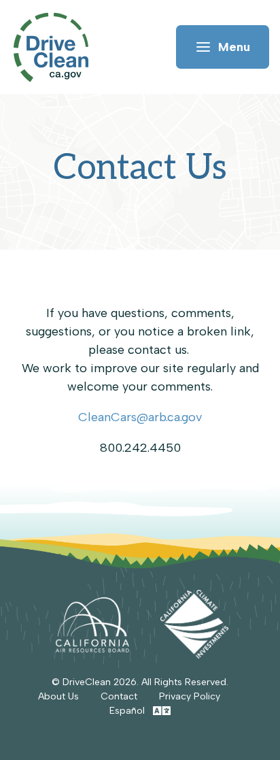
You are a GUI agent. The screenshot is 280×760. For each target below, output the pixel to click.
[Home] (57, 47)
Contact (119, 696)
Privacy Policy (189, 696)
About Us (58, 696)
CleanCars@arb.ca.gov (140, 417)
